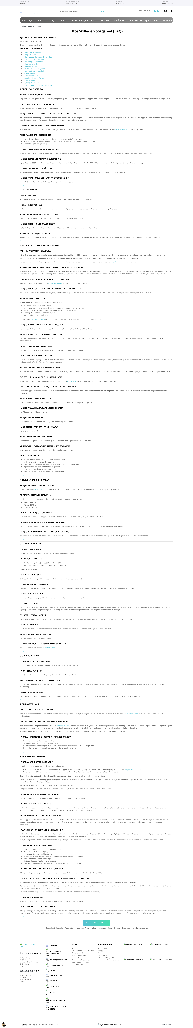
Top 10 (56, 20)
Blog (73, 948)
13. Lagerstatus (29, 80)
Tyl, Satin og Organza (106, 957)
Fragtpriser (55, 986)
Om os (52, 993)
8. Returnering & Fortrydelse (34, 69)
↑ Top (22, 185)
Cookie (53, 970)
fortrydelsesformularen (133, 769)
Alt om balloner (103, 948)
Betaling (53, 981)
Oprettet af (166, 1024)
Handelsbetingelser (58, 960)
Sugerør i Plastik (78, 964)
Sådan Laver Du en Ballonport (109, 960)
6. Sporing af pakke (31, 64)
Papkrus (101, 953)
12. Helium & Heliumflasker (34, 78)
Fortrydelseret (56, 976)
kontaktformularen (121, 129)
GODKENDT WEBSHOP (58, 1000)
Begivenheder (83, 20)
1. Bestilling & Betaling (32, 52)
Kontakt (53, 945)
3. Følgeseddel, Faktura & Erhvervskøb (38, 57)
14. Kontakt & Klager (31, 83)
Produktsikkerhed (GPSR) (58, 1008)
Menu (32, 20)
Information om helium (80, 962)
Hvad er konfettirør (79, 955)
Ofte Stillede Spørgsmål (55, 952)
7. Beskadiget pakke (31, 66)
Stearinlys (75, 957)
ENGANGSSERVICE (144, 20)
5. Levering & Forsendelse (33, 62)
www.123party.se (49, 648)
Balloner (174, 20)
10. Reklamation (30, 73)
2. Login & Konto (30, 55)
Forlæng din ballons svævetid (83, 950)
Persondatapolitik (58, 965)
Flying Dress (102, 955)
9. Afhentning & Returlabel (34, 71)
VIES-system (71, 381)
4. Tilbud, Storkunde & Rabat (34, 59)
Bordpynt (101, 950)
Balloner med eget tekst (81, 960)
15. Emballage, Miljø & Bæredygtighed (38, 85)
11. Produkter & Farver (32, 76)
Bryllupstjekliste (78, 953)
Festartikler (113, 20)
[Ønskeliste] (128, 11)
